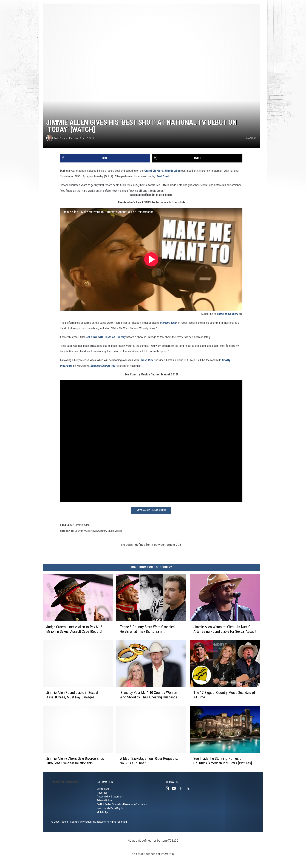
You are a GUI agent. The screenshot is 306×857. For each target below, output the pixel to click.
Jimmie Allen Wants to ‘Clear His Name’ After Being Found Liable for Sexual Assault (224, 629)
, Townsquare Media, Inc (92, 821)
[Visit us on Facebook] (182, 788)
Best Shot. (163, 176)
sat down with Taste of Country (106, 337)
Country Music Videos (110, 530)
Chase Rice (147, 360)
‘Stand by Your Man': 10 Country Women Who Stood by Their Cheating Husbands (148, 694)
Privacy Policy (104, 800)
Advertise (102, 792)
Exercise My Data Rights (110, 808)
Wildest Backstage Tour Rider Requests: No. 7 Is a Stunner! (149, 760)
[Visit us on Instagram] (168, 788)
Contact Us (103, 788)
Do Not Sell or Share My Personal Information (122, 804)
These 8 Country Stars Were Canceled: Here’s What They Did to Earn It (147, 629)
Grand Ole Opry (153, 170)
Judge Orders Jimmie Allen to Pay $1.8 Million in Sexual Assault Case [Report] (74, 629)
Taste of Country (227, 314)
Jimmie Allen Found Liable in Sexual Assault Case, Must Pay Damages (72, 694)
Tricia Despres (60, 138)
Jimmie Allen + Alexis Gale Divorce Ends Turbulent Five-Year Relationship (75, 760)
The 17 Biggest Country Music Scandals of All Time (224, 694)
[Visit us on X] (189, 788)
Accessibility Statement (110, 796)
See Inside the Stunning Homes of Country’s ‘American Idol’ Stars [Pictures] (222, 760)
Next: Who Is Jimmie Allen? (151, 510)
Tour (103, 365)
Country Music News (86, 530)
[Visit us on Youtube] (175, 788)
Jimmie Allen (172, 170)
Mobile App (103, 812)
